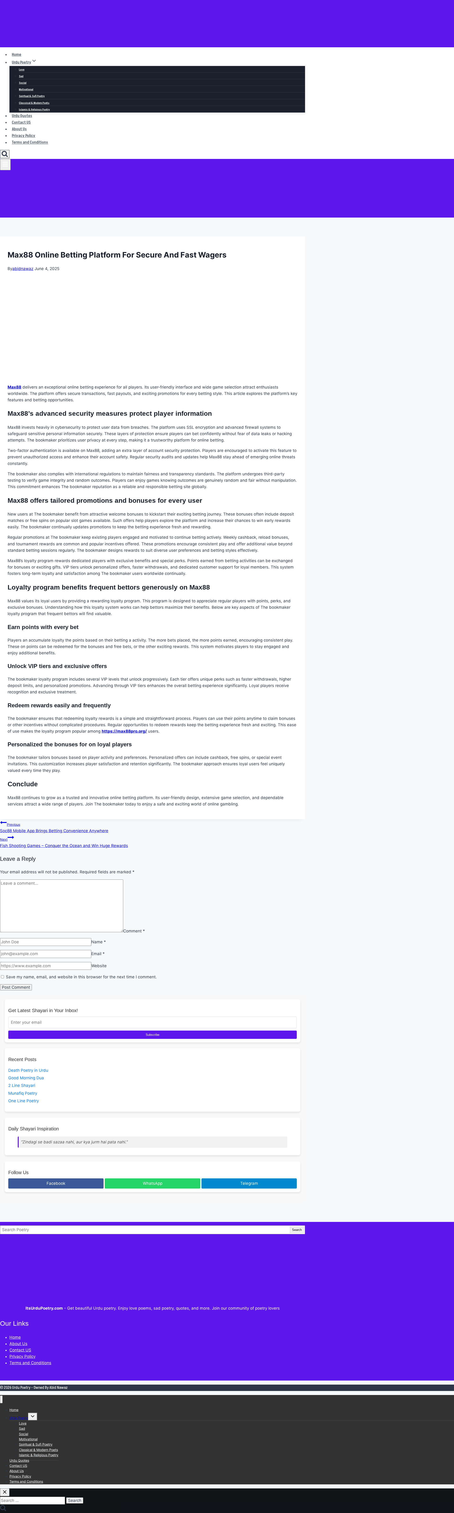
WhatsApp (152, 1183)
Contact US (21, 122)
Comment (134, 930)
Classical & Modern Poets (34, 103)
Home (16, 54)
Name (98, 942)
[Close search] (4, 1492)
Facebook (56, 1183)
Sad (21, 76)
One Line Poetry (23, 1100)
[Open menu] (5, 164)
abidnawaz (22, 268)
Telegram (249, 1183)
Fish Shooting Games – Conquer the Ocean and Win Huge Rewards (64, 842)
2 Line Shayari (21, 1085)
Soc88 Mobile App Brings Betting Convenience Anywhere (54, 827)
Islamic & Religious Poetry (34, 110)
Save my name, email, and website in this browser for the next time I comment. (81, 977)
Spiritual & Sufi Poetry (32, 96)
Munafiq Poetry (22, 1093)
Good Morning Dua (26, 1078)
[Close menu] (1, 1399)
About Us (19, 129)
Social (22, 83)
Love (21, 70)
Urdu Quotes (22, 116)
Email (98, 953)
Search (297, 1230)
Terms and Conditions (30, 142)
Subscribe (152, 1034)
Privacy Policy (23, 136)
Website (99, 965)
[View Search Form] (4, 154)
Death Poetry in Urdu (28, 1070)
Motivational (26, 89)
